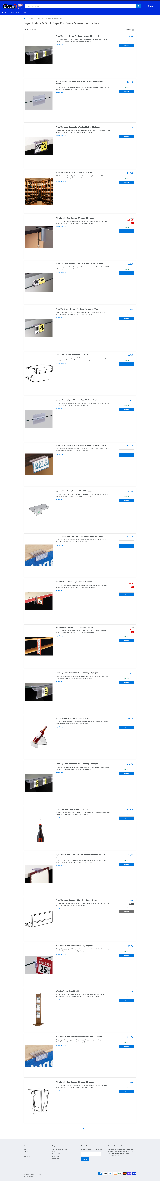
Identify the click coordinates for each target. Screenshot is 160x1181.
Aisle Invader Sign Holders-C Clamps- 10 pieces (75, 218)
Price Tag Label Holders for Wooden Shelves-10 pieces (78, 127)
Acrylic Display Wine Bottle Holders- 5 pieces (74, 718)
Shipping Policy (56, 1154)
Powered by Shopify (29, 1176)
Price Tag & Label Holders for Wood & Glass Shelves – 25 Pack (81, 445)
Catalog (10, 12)
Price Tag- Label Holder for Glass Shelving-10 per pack (77, 36)
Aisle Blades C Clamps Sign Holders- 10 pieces (74, 627)
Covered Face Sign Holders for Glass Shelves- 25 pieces (78, 400)
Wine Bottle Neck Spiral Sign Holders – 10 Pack (75, 172)
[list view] (135, 30)
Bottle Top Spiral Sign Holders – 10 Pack (72, 809)
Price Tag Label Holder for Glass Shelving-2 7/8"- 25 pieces (79, 263)
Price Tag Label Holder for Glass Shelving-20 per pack (77, 764)
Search (25, 1172)
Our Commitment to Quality (60, 1149)
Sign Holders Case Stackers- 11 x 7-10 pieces (74, 491)
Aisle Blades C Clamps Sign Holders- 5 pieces (74, 582)
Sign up (84, 1159)
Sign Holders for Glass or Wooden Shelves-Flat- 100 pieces (79, 536)
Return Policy (56, 1156)
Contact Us (27, 12)
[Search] (138, 6)
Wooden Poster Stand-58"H (67, 991)
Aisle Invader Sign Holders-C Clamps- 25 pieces (75, 1082)
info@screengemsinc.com (117, 1155)
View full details (61, 45)
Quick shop (127, 41)
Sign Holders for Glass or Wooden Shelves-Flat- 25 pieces (79, 1037)
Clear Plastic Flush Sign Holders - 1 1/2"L (72, 354)
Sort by (26, 29)
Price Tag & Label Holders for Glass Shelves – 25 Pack (77, 309)
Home (4, 12)
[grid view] (133, 30)
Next (82, 1128)
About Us (19, 12)
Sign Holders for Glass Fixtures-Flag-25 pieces (75, 946)
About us (55, 1151)
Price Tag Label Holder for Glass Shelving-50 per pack (77, 673)
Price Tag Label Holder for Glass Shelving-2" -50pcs (77, 900)
